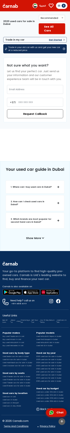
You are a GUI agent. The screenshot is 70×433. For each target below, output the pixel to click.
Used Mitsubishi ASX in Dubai (47, 342)
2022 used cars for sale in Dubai (48, 369)
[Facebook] (57, 302)
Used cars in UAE (9, 397)
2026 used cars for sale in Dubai (49, 356)
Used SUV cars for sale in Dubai (15, 360)
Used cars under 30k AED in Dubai (49, 392)
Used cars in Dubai (10, 400)
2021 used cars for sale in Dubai (48, 372)
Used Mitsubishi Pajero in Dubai (48, 336)
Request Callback (35, 114)
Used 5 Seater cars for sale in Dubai (16, 380)
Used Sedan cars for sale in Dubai (16, 356)
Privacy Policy (47, 426)
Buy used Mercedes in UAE (13, 346)
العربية (42, 6)
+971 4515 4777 (19, 303)
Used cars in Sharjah (11, 403)
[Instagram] (51, 302)
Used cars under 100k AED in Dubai (50, 398)
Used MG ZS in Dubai (44, 346)
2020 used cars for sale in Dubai (49, 375)
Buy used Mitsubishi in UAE (13, 342)
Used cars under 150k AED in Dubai (50, 401)
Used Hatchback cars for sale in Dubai (17, 363)
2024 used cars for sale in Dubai (49, 363)
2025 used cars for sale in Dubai (49, 360)
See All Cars (4, 321)
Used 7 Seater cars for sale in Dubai (16, 383)
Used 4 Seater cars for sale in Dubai (16, 377)
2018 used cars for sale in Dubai (48, 381)
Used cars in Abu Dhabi (12, 406)
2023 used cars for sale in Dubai (49, 366)
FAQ (18, 321)
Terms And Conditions (16, 426)
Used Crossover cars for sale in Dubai (17, 366)
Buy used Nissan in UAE (12, 339)
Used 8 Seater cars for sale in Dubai (16, 386)
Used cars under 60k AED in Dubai (49, 395)
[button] (35, 187)
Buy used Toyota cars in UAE (13, 336)
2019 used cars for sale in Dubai (48, 378)
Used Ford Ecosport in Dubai (47, 339)
